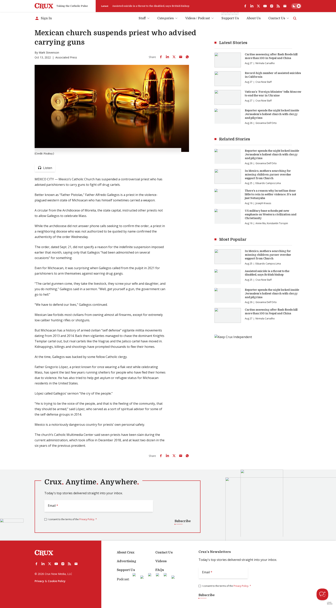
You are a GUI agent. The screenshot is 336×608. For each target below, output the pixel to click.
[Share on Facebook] (161, 57)
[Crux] (44, 6)
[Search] (295, 18)
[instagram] (271, 6)
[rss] (278, 6)
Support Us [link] (230, 18)
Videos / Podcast (197, 18)
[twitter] (258, 6)
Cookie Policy (57, 581)
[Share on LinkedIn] (167, 57)
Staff (142, 18)
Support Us (126, 570)
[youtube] (265, 6)
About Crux (125, 552)
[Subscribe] (285, 6)
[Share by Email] (180, 57)
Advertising (126, 561)
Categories (165, 18)
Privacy (39, 581)
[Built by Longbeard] (330, 603)
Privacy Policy (86, 519)
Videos (161, 561)
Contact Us (276, 18)
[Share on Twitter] (174, 57)
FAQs (159, 570)
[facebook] (245, 6)
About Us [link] (254, 18)
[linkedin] (251, 6)
